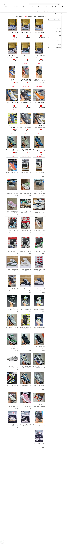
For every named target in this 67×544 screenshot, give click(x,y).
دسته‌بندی (59, 23)
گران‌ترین (16, 16)
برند (60, 35)
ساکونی (59, 25)
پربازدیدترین (35, 16)
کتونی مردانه (58, 31)
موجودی (59, 44)
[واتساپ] (2, 541)
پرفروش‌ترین (30, 16)
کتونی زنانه (59, 28)
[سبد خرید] (4, 4)
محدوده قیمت (58, 47)
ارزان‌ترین (20, 16)
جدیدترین (25, 16)
